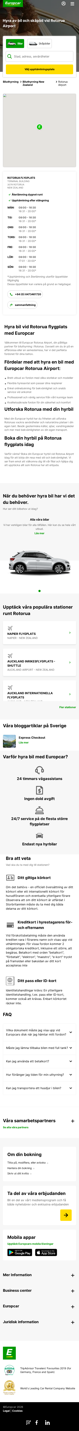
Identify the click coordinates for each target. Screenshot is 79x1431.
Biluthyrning (11, 81)
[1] (39, 591)
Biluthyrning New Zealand (33, 83)
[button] (39, 127)
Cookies (17, 1410)
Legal (6, 1410)
